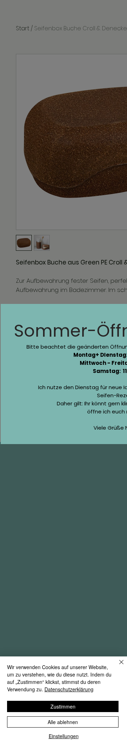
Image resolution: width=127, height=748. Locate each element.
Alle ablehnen (63, 721)
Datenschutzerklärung (68, 689)
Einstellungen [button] (64, 736)
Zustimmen (62, 706)
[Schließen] (117, 666)
